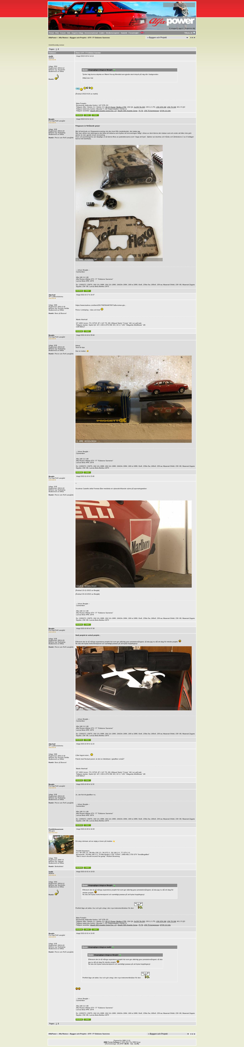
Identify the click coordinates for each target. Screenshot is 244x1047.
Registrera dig (190, 28)
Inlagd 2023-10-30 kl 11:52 (85, 784)
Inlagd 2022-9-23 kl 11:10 (84, 119)
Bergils (51, 119)
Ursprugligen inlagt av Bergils (101, 70)
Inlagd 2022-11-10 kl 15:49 (85, 476)
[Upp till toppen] (193, 1034)
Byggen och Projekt (78, 38)
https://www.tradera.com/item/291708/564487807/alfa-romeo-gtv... (101, 305)
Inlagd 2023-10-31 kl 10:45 (85, 933)
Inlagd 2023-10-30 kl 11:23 (85, 744)
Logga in (180, 28)
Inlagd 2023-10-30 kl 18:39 (85, 829)
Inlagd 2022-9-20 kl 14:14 (85, 56)
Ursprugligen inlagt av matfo (100, 947)
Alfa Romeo (63, 38)
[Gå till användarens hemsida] (87, 116)
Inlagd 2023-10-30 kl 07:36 (85, 628)
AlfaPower (52, 38)
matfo (51, 56)
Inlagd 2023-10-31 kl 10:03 (85, 871)
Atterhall (52, 295)
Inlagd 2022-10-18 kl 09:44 (85, 335)
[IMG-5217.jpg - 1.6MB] (119, 261)
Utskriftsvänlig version (56, 45)
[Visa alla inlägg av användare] (95, 116)
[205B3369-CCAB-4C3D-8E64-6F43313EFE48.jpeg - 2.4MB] (134, 442)
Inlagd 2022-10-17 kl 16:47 (85, 295)
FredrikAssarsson (56, 829)
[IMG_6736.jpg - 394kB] (134, 710)
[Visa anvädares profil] (79, 116)
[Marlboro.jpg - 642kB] (134, 587)
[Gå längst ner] (193, 37)
